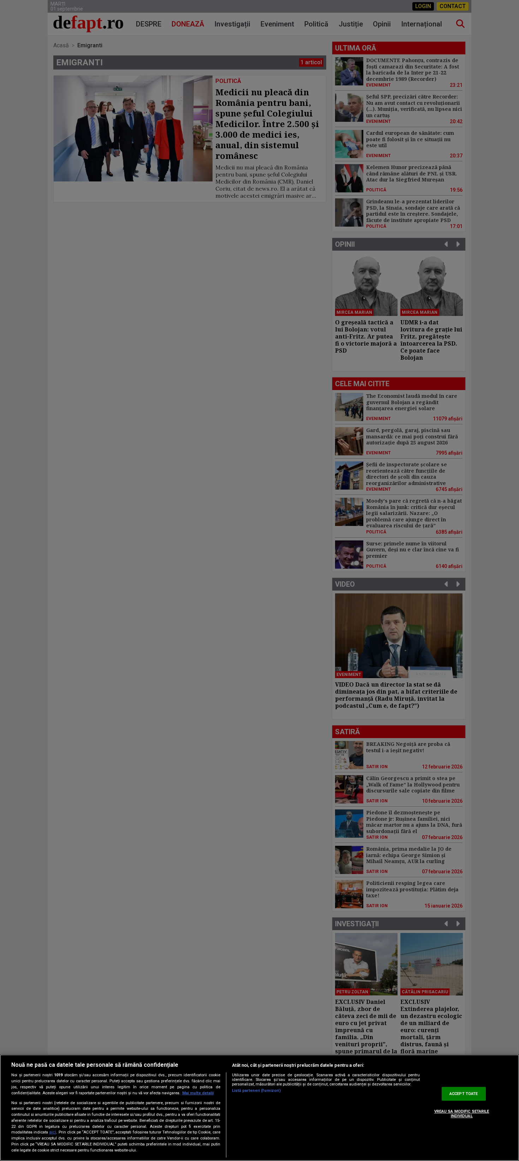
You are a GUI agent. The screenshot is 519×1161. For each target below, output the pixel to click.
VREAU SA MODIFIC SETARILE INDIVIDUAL (461, 1113)
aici (52, 1132)
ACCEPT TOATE (463, 1093)
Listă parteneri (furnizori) (256, 1090)
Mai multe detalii (198, 1093)
